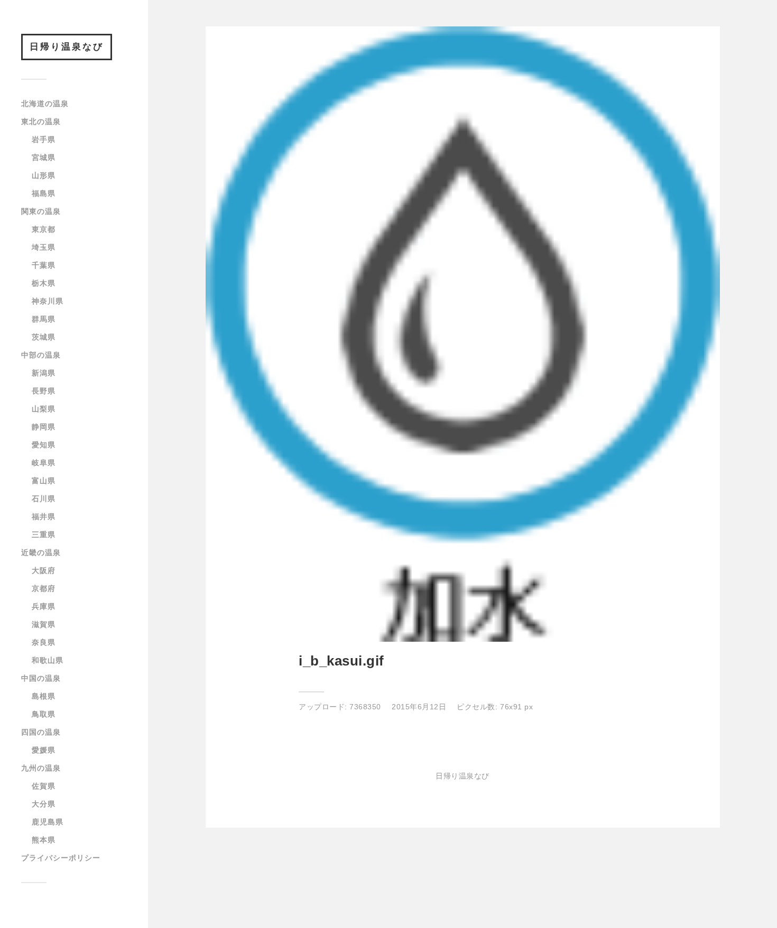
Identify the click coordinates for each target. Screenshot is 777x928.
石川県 (44, 498)
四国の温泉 (41, 732)
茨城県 (44, 337)
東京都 (44, 229)
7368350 (365, 706)
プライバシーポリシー (60, 858)
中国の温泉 (41, 678)
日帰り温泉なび (67, 47)
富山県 (44, 480)
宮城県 (44, 157)
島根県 (44, 696)
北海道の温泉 (45, 103)
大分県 (44, 804)
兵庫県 (44, 606)
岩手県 (44, 139)
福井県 (44, 516)
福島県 (44, 193)
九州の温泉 (41, 768)
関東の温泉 (41, 211)
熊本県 (44, 840)
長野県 (44, 391)
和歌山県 (47, 660)
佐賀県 (44, 786)
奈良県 (44, 642)
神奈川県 (47, 301)
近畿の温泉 (41, 552)
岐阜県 (44, 462)
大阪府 (44, 570)
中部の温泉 (41, 355)
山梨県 (44, 409)
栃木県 (44, 283)
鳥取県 (44, 714)
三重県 (44, 534)
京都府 (44, 588)
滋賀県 (44, 624)
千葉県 (44, 265)
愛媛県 (44, 750)
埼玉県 (44, 247)
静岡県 (44, 427)
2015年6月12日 (419, 706)
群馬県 (44, 319)
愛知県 (44, 444)
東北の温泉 (41, 121)
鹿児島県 (47, 822)
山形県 (44, 175)
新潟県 (44, 373)
